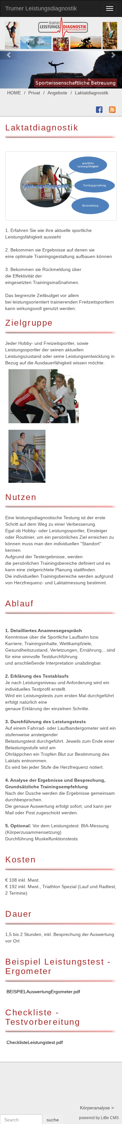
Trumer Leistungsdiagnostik (41, 8)
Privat (34, 92)
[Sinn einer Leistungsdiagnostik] (61, 186)
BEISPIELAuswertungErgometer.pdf (43, 991)
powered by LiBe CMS (99, 1118)
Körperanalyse (95, 1107)
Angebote (57, 92)
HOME (14, 92)
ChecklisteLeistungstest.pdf (35, 1042)
